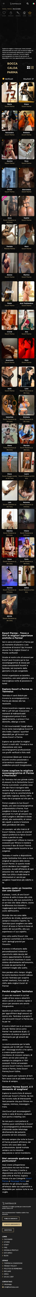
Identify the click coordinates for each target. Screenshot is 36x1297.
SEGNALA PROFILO (11, 1250)
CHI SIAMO (8, 1239)
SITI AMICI (8, 1253)
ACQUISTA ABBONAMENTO (12, 1224)
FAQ (5, 1247)
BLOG (6, 1255)
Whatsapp (8, 1284)
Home (4, 9)
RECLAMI (7, 1271)
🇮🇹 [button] (34, 4)
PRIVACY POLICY (10, 1266)
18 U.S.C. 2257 (9, 1277)
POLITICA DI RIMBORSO (13, 1269)
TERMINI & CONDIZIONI (13, 1263)
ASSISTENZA (8, 1230)
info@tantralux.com (11, 1287)
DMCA (6, 1274)
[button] (3, 3)
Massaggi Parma (18, 1181)
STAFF (6, 1245)
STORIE (7, 1242)
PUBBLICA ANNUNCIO (10, 1218)
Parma (9, 9)
